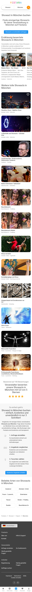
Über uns (4, 536)
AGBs (24, 576)
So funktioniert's (21, 548)
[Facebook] (14, 583)
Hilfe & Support (21, 536)
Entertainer (23, 494)
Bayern (18, 516)
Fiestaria (4, 516)
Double (8, 505)
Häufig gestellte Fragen (6, 552)
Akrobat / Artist (24, 489)
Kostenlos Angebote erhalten (16, 473)
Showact (11, 516)
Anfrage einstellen (7, 548)
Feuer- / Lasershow (8, 494)
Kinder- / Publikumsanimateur (24, 500)
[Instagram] (18, 583)
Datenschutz (17, 576)
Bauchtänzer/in (24, 505)
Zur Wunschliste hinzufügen (23, 55)
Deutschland (10, 526)
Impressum (9, 576)
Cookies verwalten (16, 578)
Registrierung (5, 563)
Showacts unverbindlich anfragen (16, 32)
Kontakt (3, 539)
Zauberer (8, 489)
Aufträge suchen (6, 568)
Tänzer (8, 500)
